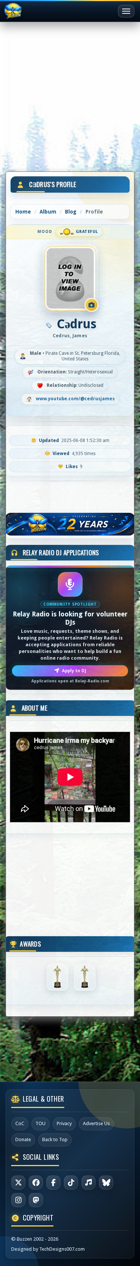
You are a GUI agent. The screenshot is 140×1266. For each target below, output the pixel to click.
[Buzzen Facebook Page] (36, 1182)
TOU (40, 1123)
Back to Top (55, 1139)
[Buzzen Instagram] (18, 1200)
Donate (23, 1139)
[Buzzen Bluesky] (106, 1182)
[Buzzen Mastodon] (36, 1200)
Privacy (64, 1123)
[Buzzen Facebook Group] (53, 1182)
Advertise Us (96, 1123)
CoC (19, 1123)
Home (23, 212)
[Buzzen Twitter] (18, 1182)
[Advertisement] (70, 94)
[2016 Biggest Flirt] (85, 976)
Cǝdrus (76, 324)
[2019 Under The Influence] (57, 976)
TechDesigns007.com (62, 1249)
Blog (71, 212)
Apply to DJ (74, 670)
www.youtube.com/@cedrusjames (75, 398)
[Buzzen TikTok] (71, 1182)
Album (48, 212)
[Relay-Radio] (88, 1182)
